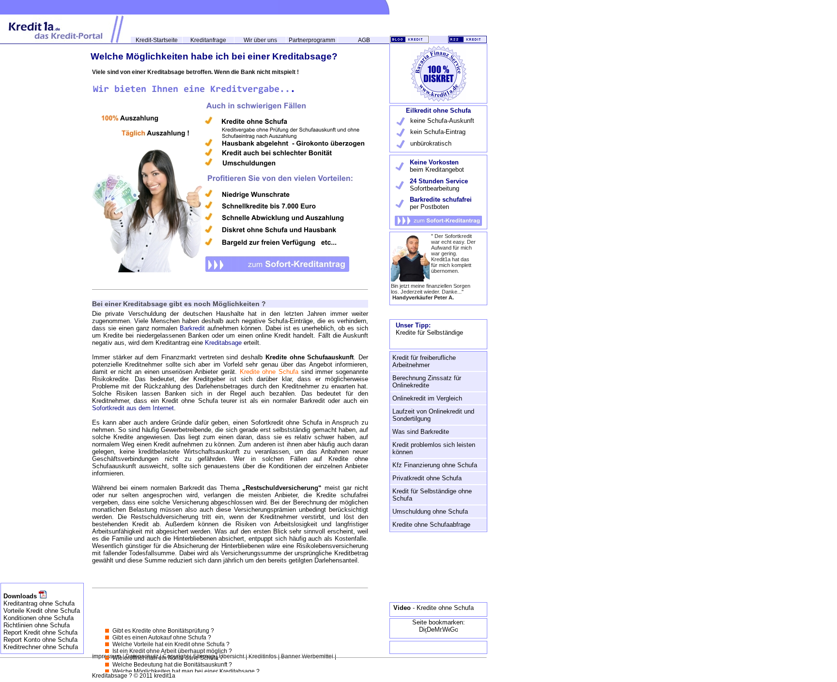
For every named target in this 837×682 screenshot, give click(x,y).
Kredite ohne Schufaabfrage (431, 524)
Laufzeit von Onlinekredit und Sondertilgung (433, 415)
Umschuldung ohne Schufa (430, 511)
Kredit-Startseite (157, 40)
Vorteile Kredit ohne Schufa (41, 610)
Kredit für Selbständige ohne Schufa (432, 495)
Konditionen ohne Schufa (38, 618)
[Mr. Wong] (438, 631)
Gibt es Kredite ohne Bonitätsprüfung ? (163, 630)
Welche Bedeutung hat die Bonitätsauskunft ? (172, 664)
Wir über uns (260, 40)
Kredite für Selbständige (429, 332)
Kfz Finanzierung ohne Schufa (434, 465)
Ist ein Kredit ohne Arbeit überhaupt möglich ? (172, 651)
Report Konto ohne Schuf (38, 639)
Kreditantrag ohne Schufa (39, 603)
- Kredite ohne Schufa (433, 607)
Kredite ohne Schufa (270, 371)
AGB (364, 40)
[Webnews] (446, 631)
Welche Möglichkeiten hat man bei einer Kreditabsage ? (186, 671)
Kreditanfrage (208, 40)
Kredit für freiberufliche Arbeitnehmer (424, 361)
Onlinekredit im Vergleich (427, 398)
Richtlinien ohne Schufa (36, 625)
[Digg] (423, 631)
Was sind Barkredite (420, 431)
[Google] (454, 631)
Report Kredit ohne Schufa (40, 632)
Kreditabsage (224, 342)
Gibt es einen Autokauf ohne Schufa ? (161, 637)
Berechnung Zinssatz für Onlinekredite (426, 381)
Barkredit (193, 328)
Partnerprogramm (312, 40)
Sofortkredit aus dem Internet (133, 408)
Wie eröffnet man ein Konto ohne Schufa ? (167, 657)
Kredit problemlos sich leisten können (433, 448)
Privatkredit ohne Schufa (427, 478)
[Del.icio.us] (430, 631)
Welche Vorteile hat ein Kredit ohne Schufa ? (171, 644)
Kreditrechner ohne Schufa (40, 647)
